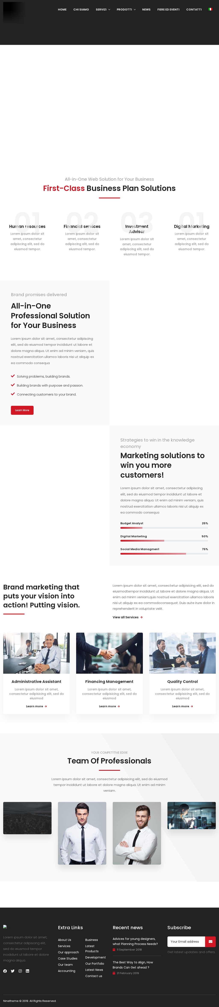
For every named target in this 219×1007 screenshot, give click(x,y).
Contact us (93, 976)
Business (91, 940)
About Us (64, 940)
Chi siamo (81, 9)
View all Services (126, 617)
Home (62, 9)
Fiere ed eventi (168, 9)
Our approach (68, 952)
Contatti (194, 9)
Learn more (35, 706)
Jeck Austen (135, 833)
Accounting (66, 971)
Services (64, 946)
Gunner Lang (26, 812)
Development (95, 957)
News (146, 9)
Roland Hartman (77, 831)
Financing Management (109, 681)
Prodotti (124, 9)
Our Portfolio (94, 963)
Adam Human (191, 812)
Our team (65, 965)
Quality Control (182, 681)
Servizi (101, 9)
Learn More (22, 410)
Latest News (94, 970)
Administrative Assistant (36, 681)
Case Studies (67, 958)
